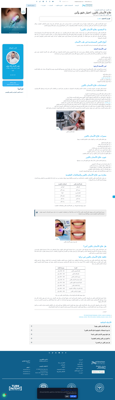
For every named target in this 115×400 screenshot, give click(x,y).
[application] (55, 5)
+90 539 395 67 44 (26, 371)
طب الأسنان (108, 10)
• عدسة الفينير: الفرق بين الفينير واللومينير (14, 92)
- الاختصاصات (80, 366)
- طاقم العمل (80, 364)
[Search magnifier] (60, 1)
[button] (31, 5)
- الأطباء (63, 367)
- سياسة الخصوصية (61, 369)
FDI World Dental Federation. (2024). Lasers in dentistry (97, 315)
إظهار (99, 18)
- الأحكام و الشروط (61, 371)
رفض (67, 396)
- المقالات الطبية (79, 368)
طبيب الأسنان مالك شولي (105, 15)
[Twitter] (36, 1)
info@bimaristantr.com (43, 361)
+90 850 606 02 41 (26, 373)
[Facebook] (46, 1)
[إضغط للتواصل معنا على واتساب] (4, 395)
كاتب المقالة (13, 48)
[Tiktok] (39, 1)
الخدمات (51, 5)
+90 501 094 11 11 (26, 369)
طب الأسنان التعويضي (100, 10)
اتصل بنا (44, 5)
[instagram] (49, 1)
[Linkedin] (43, 1)
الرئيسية (77, 5)
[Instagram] (62, 352)
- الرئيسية (81, 359)
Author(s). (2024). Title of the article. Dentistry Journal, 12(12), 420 (95, 317)
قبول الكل (73, 396)
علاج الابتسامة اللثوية (106, 78)
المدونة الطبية (59, 5)
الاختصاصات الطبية (69, 5)
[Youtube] (52, 1)
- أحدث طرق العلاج (79, 370)
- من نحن (81, 362)
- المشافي (63, 365)
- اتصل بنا (81, 372)
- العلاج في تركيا (61, 362)
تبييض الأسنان (108, 102)
